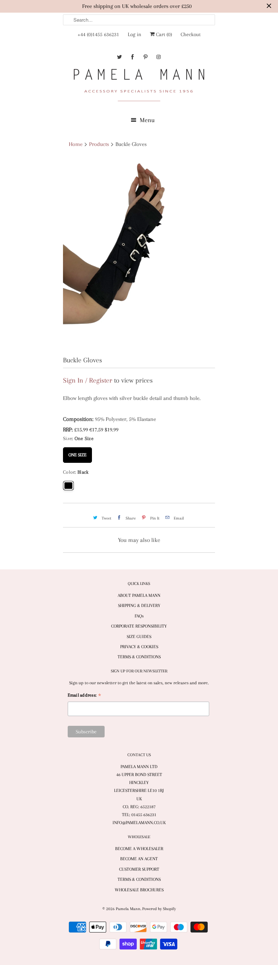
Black (68, 485)
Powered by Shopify (159, 908)
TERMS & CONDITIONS (139, 656)
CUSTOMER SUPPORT (139, 869)
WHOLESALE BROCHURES (139, 889)
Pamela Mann (128, 908)
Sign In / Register (87, 380)
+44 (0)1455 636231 (98, 34)
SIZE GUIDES (139, 636)
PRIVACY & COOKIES (139, 646)
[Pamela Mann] (139, 86)
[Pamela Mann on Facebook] (132, 57)
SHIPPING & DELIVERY (139, 605)
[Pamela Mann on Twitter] (119, 57)
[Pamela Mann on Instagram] (158, 57)
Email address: (84, 696)
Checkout (191, 34)
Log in (134, 34)
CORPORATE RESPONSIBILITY (139, 626)
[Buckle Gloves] (139, 253)
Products (99, 144)
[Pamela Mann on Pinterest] (145, 57)
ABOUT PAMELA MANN (139, 595)
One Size (77, 452)
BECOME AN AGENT (139, 858)
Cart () (163, 34)
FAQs (139, 616)
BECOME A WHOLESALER (139, 848)
